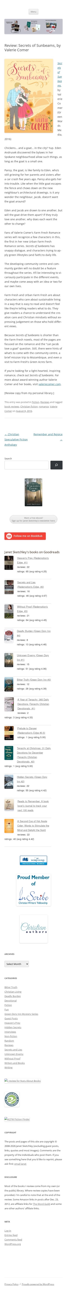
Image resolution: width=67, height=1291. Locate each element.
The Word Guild (41, 1204)
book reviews (11, 406)
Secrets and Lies (13, 1049)
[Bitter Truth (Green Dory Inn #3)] (10, 685)
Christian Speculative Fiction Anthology (16, 439)
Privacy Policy (11, 1284)
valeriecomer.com (50, 384)
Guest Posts (11, 1018)
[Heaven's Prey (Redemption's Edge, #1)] (10, 563)
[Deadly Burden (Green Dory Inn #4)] (10, 636)
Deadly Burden (12, 996)
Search (8, 458)
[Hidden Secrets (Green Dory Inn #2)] (10, 782)
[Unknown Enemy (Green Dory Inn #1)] (10, 660)
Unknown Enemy (13, 1054)
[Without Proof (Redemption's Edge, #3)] (10, 612)
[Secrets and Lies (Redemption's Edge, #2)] (10, 587)
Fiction (35, 402)
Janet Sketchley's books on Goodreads (32, 552)
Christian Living (12, 991)
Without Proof (12, 1058)
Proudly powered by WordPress (38, 1284)
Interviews (10, 1031)
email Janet (20, 1163)
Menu (33, 11)
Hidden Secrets (12, 1027)
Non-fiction (10, 1036)
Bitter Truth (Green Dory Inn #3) (34, 679)
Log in (7, 1230)
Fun (6, 1009)
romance (44, 406)
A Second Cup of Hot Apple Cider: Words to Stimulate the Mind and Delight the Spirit (33, 825)
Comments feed (13, 1239)
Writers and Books (14, 1063)
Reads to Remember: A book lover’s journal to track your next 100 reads (33, 805)
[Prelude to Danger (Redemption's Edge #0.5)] (10, 733)
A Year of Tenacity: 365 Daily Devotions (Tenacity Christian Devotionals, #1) (33, 704)
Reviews (44, 402)
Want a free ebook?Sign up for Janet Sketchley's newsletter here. (33, 519)
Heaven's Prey (12, 1023)
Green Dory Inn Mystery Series (21, 1014)
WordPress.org (12, 1244)
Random (9, 1040)
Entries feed (10, 1235)
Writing (8, 1067)
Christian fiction (29, 406)
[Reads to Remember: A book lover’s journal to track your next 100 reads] (10, 805)
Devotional (10, 1000)
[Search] (56, 465)
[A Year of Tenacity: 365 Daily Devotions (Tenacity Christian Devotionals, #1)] (10, 705)
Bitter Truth (10, 987)
